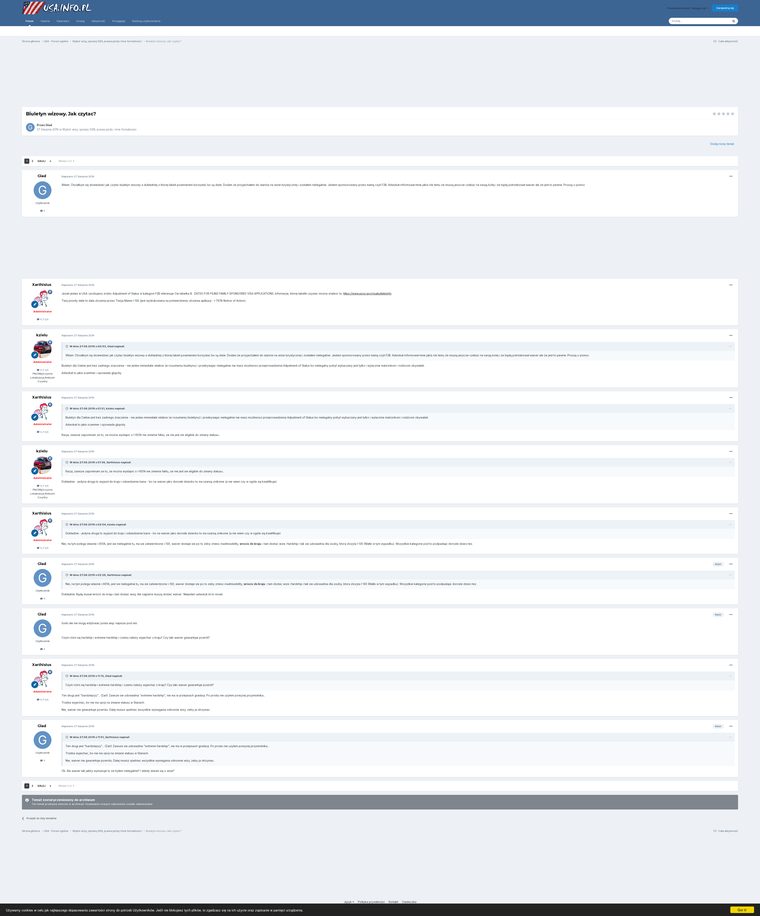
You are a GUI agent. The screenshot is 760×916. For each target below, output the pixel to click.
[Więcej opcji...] (731, 176)
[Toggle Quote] (67, 346)
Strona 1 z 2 (66, 161)
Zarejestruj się (725, 8)
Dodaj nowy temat (722, 144)
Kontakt (393, 902)
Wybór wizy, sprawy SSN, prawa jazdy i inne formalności (99, 129)
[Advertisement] (380, 77)
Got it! (742, 909)
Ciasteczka (409, 902)
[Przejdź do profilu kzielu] (42, 349)
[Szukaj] (733, 21)
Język (348, 902)
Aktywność (98, 21)
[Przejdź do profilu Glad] (30, 127)
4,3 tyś (43, 319)
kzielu (42, 335)
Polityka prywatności (371, 902)
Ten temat (718, 20)
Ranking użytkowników (146, 21)
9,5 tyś (43, 369)
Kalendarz (63, 21)
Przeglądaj (118, 21)
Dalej (41, 161)
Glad (49, 125)
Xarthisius (41, 285)
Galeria (45, 21)
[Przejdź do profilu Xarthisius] (42, 299)
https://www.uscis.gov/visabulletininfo (367, 293)
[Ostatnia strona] (50, 161)
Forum (30, 21)
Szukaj (80, 21)
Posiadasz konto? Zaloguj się (687, 8)
